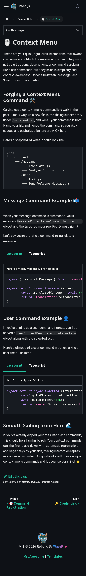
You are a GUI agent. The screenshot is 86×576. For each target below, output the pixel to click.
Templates (55, 556)
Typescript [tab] (37, 254)
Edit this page (18, 476)
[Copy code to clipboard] (77, 154)
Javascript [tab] (14, 254)
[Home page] (7, 19)
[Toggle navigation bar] (6, 6)
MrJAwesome (33, 556)
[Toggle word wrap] (70, 280)
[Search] (78, 6)
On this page (15, 30)
